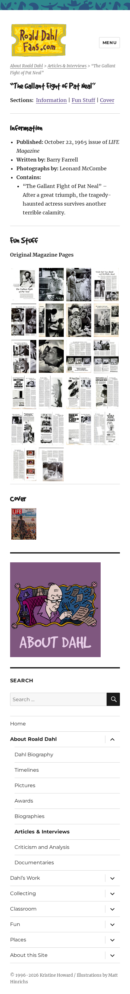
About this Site (29, 955)
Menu (109, 42)
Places (18, 940)
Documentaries (34, 863)
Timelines (27, 770)
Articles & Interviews (42, 832)
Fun (15, 924)
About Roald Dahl (33, 739)
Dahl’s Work (25, 878)
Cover (107, 100)
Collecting (23, 893)
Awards (24, 801)
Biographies (29, 816)
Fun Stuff (83, 100)
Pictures (25, 785)
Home (18, 724)
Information (51, 100)
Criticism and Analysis (42, 847)
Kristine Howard (56, 975)
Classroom (23, 909)
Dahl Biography (34, 755)
